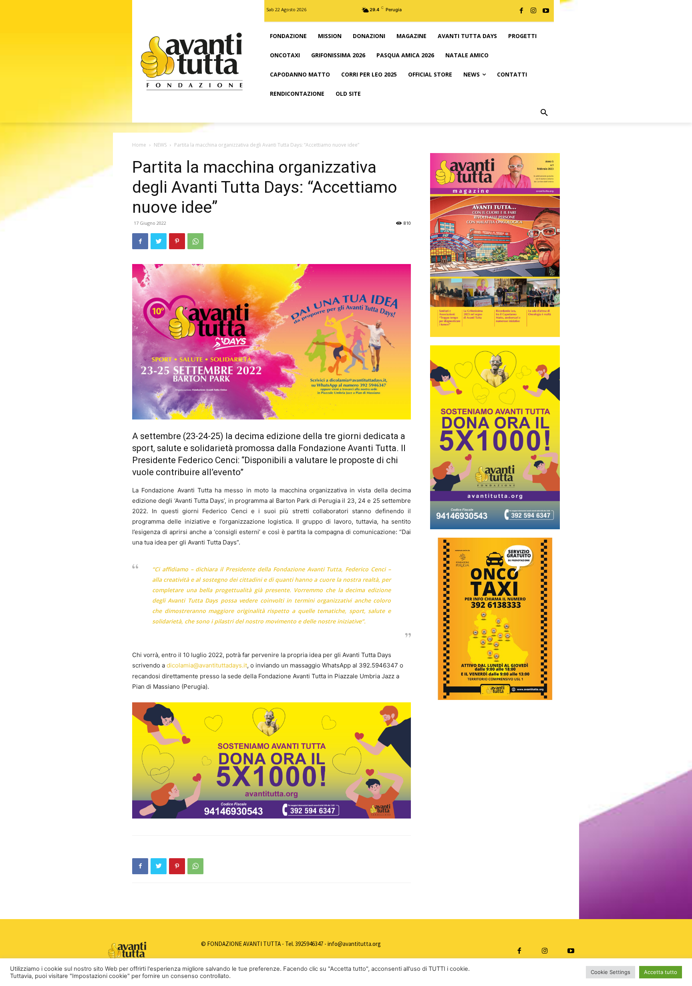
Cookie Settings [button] (610, 972)
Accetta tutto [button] (660, 972)
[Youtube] (546, 11)
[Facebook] (521, 11)
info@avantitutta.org (354, 944)
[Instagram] (533, 11)
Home (139, 144)
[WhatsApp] (195, 241)
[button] (544, 113)
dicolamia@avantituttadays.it (207, 665)
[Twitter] (159, 241)
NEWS (160, 144)
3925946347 (309, 944)
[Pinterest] (177, 241)
